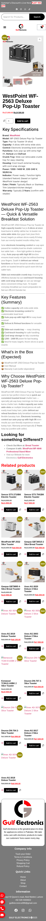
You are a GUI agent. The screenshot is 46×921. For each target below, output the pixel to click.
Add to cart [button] (11, 510)
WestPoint (15, 135)
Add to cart (22, 121)
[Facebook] (17, 9)
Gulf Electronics (25, 458)
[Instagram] (21, 9)
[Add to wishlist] (6, 39)
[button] (5, 27)
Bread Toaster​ (32, 445)
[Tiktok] (29, 9)
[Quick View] (2, 509)
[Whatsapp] (25, 9)
